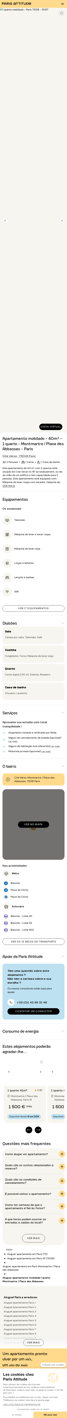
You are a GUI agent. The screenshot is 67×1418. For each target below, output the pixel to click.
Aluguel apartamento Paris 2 (20, 1307)
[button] (33, 499)
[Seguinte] (62, 220)
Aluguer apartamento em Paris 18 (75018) (30, 1258)
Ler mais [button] (12, 741)
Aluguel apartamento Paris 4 (20, 1316)
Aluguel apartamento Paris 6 (20, 1324)
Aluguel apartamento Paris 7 (20, 1329)
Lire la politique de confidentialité (21, 1405)
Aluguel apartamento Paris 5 (20, 1320)
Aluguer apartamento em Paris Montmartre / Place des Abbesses (31, 1268)
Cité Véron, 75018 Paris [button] (19, 456)
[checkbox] (61, 13)
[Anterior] (5, 220)
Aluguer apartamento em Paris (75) (27, 1254)
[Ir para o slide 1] (23, 1079)
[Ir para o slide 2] (27, 1079)
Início (9, 1249)
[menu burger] (62, 4)
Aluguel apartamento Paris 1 (20, 1302)
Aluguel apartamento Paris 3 (20, 1311)
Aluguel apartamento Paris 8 (20, 1333)
